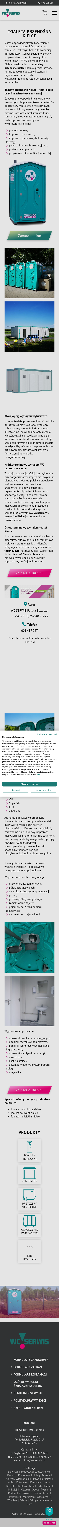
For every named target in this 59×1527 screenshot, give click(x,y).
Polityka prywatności (47, 734)
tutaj (38, 774)
